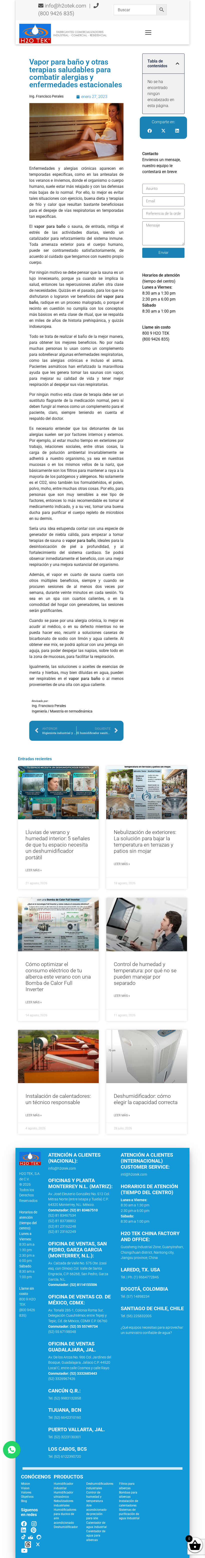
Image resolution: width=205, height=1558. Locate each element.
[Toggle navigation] (148, 32)
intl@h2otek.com (134, 1174)
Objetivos (27, 1496)
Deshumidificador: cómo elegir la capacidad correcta (146, 1099)
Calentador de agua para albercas (95, 1535)
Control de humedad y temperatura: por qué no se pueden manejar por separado (145, 973)
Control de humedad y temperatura (94, 1497)
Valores (26, 1492)
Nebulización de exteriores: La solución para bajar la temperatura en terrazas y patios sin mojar (145, 841)
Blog (24, 1501)
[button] (177, 64)
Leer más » (34, 870)
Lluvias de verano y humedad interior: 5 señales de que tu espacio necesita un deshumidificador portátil (58, 845)
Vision (25, 1488)
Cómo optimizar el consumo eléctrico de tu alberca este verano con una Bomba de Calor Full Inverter (58, 977)
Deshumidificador (66, 1527)
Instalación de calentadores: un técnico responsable (58, 1099)
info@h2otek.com (65, 6)
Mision (25, 1483)
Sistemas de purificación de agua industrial (129, 1514)
